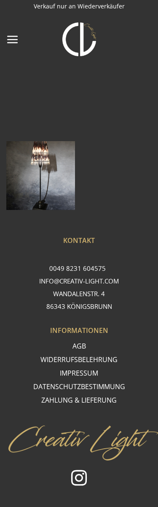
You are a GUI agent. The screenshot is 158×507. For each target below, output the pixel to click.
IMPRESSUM (79, 373)
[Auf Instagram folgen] (79, 479)
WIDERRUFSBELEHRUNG (79, 359)
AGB (79, 346)
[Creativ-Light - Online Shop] (79, 39)
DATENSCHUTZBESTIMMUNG (79, 386)
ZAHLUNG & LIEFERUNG (79, 400)
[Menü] (12, 39)
